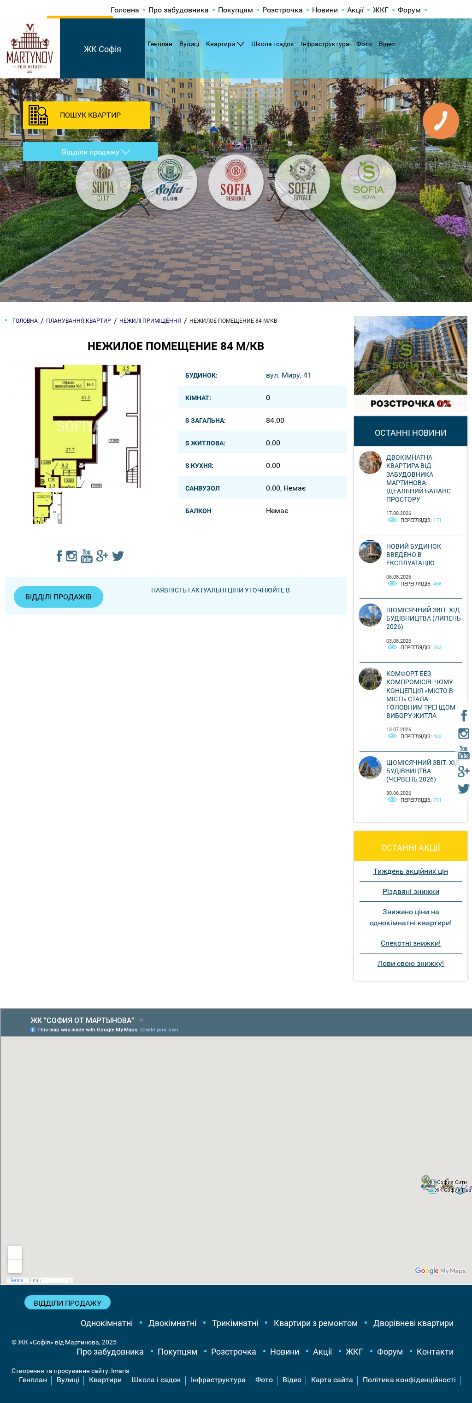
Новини (325, 10)
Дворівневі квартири (413, 1323)
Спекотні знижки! (411, 943)
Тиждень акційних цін (410, 871)
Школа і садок (272, 43)
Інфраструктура (325, 43)
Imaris (120, 1370)
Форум (409, 10)
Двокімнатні (172, 1323)
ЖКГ (381, 10)
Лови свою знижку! (411, 963)
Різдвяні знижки (411, 891)
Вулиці (189, 43)
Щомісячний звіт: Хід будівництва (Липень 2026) (423, 618)
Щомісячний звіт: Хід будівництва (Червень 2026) (423, 771)
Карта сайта (332, 1379)
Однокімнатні (107, 1323)
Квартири (220, 43)
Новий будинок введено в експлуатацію (413, 555)
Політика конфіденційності (409, 1379)
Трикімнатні (235, 1323)
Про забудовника (178, 10)
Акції (355, 10)
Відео (387, 43)
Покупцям (235, 10)
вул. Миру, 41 (289, 375)
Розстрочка (282, 10)
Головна (125, 10)
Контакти (435, 1351)
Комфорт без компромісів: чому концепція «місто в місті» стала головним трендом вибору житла (420, 694)
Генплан (160, 43)
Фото (364, 43)
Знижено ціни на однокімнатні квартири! (411, 917)
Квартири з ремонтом (316, 1323)
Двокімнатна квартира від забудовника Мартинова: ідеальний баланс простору (418, 478)
